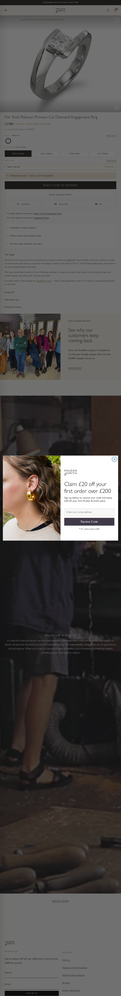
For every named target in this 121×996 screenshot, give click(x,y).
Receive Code (89, 521)
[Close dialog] (114, 459)
